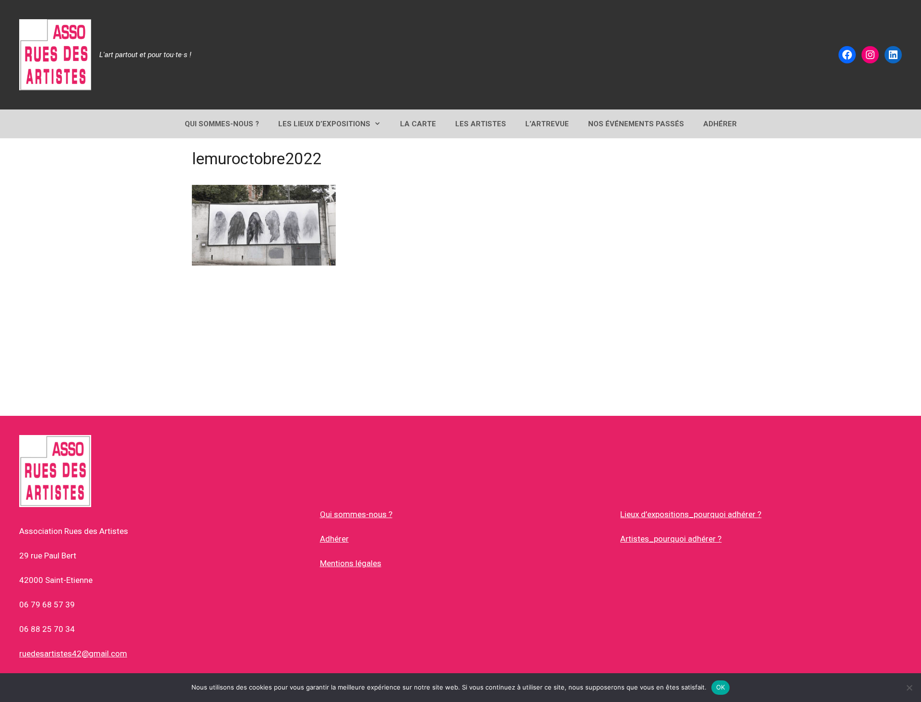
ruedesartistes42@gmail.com (73, 653)
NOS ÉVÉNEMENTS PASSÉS (636, 124)
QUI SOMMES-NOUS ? (222, 124)
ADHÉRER (720, 124)
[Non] (909, 687)
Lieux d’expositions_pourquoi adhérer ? (690, 514)
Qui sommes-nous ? (356, 514)
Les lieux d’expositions (324, 124)
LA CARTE (418, 124)
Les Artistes (480, 124)
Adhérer (334, 539)
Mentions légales (350, 563)
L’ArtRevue (547, 124)
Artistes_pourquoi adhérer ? (670, 539)
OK (720, 687)
